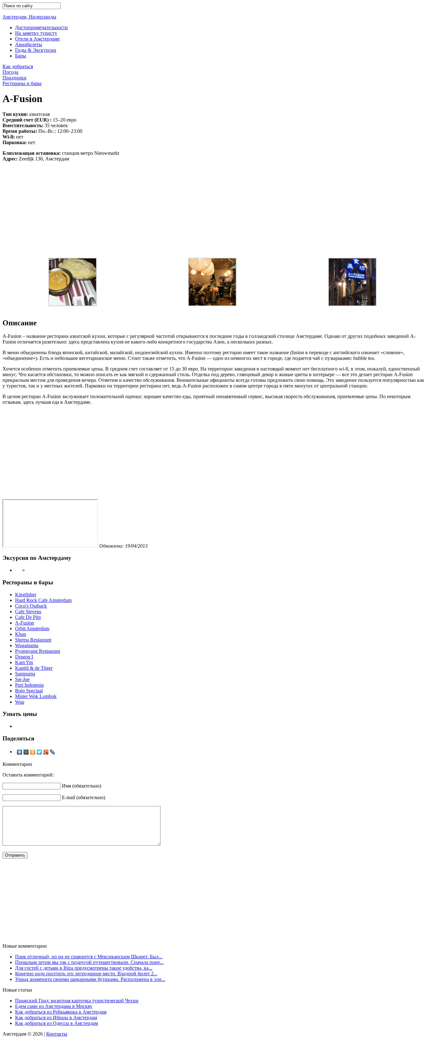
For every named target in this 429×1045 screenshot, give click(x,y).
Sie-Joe (22, 679)
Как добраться (18, 66)
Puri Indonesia (29, 685)
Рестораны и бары (22, 83)
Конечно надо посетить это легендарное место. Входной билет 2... (86, 973)
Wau (19, 702)
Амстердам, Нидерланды (29, 16)
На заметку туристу (36, 33)
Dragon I (24, 656)
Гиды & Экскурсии (35, 50)
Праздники (14, 77)
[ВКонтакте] (19, 752)
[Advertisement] (214, 206)
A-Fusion (24, 622)
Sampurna (25, 673)
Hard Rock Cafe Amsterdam (43, 600)
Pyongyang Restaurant (37, 651)
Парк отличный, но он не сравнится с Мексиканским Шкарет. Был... (88, 956)
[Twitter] (39, 752)
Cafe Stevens (28, 611)
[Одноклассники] (33, 752)
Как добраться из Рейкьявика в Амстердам (60, 1012)
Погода (10, 72)
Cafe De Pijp (28, 617)
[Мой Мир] (26, 752)
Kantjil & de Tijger (33, 668)
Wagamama (26, 645)
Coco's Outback (31, 606)
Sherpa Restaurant (33, 639)
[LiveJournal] (52, 752)
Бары (20, 55)
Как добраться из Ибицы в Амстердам (56, 1017)
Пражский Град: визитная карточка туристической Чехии (76, 1000)
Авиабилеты (28, 44)
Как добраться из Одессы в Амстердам (56, 1023)
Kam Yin (24, 662)
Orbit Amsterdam (32, 628)
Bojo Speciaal (29, 690)
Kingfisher (25, 594)
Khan (20, 634)
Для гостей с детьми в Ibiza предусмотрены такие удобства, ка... (83, 968)
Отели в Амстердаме (37, 38)
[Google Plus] (46, 752)
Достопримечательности (41, 27)
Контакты (56, 1034)
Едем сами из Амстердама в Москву (53, 1006)
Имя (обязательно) (81, 785)
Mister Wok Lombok (36, 696)
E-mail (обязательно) (83, 797)
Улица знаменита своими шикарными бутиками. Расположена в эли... (90, 979)
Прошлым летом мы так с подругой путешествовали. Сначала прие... (89, 962)
